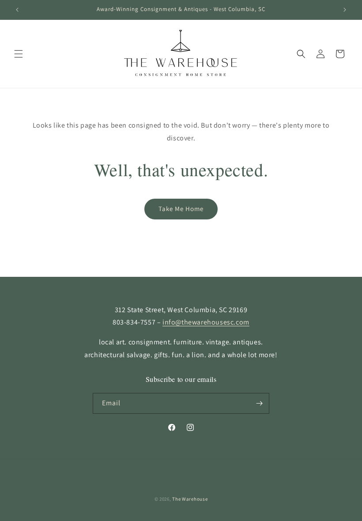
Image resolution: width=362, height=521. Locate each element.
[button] (18, 54)
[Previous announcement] (17, 9)
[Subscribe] (259, 403)
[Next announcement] (344, 9)
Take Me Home (181, 208)
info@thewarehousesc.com (205, 322)
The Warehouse (189, 499)
